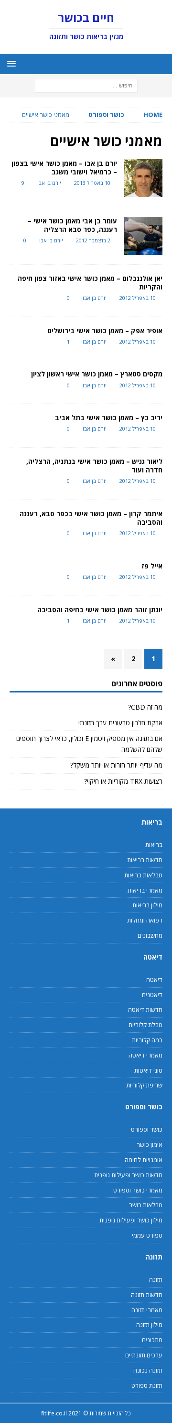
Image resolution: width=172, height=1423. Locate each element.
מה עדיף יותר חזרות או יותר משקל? (116, 764)
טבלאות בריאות (143, 875)
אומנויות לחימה (143, 1159)
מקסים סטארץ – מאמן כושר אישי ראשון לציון (96, 373)
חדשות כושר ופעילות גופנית (128, 1175)
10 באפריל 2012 (137, 297)
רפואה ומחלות (144, 920)
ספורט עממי (147, 1235)
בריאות (153, 844)
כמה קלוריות (147, 1040)
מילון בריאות (147, 905)
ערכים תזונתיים (143, 1355)
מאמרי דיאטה (145, 1055)
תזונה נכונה (147, 1370)
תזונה (155, 1279)
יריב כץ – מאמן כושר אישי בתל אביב (108, 417)
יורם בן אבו (49, 182)
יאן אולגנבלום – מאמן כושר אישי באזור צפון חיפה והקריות (90, 282)
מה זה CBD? (145, 707)
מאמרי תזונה (146, 1310)
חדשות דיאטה (145, 1009)
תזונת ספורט (146, 1385)
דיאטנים (152, 994)
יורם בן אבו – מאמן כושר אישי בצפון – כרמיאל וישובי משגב (64, 167)
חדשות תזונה (146, 1294)
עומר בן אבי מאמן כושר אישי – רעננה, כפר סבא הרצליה (72, 225)
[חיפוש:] (86, 85)
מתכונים (152, 1340)
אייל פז (151, 565)
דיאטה (154, 979)
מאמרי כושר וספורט (137, 1190)
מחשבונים (150, 935)
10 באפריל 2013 (92, 182)
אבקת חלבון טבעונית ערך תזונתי (120, 722)
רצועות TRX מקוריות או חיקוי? (123, 781)
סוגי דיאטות (148, 1070)
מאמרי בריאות (145, 890)
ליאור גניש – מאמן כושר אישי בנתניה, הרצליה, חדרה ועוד (94, 465)
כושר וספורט (106, 114)
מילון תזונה (149, 1324)
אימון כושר (149, 1144)
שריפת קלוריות (144, 1085)
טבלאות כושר (145, 1205)
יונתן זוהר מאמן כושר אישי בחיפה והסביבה (99, 609)
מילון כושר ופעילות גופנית (130, 1220)
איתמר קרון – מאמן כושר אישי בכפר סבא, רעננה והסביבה (91, 518)
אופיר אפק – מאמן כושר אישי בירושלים (104, 330)
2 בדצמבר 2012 (93, 240)
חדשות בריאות (144, 860)
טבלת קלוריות (145, 1024)
